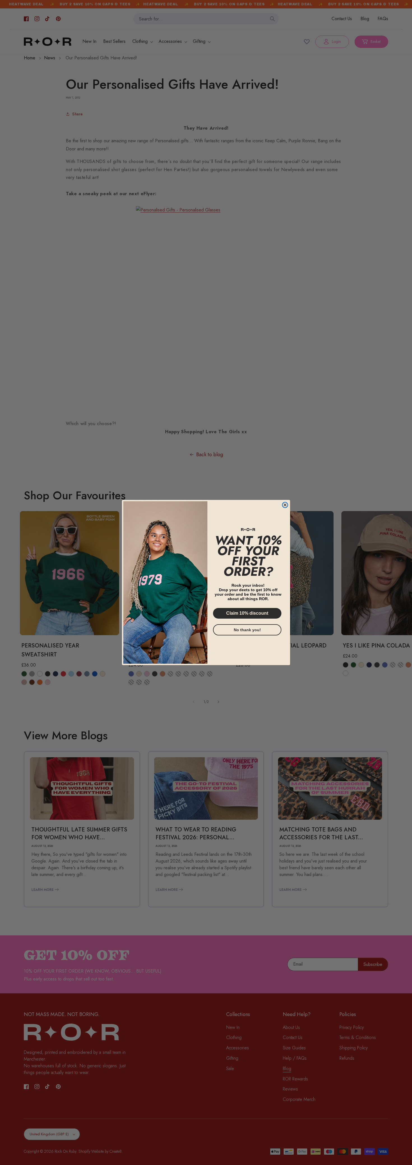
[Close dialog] (285, 505)
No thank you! (247, 630)
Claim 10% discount (247, 613)
